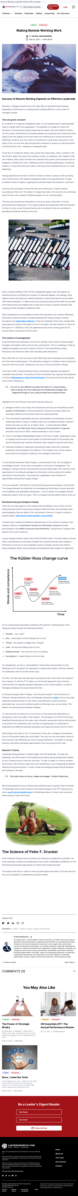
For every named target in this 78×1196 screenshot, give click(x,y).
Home (57, 1150)
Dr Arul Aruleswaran (42, 36)
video (55, 698)
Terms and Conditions (24, 1190)
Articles (18, 13)
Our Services (63, 13)
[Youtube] (12, 1175)
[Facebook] (3, 1175)
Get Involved (60, 1162)
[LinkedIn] (9, 1175)
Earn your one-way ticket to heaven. (12, 1171)
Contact (58, 1166)
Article (34, 25)
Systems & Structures (41, 929)
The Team (59, 1158)
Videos (39, 13)
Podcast (46, 1019)
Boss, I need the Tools (15, 1077)
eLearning (49, 13)
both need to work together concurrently (34, 516)
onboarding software (25, 321)
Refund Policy (14, 1190)
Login (65, 7)
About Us (59, 1154)
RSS (36, 1189)
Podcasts (28, 13)
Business (44, 25)
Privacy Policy (4, 1190)
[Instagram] (16, 1175)
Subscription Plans (53, 7)
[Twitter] (6, 1175)
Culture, (29, 929)
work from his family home (20, 792)
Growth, (22, 929)
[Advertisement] (39, 892)
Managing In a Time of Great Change (28, 378)
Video (6, 1073)
